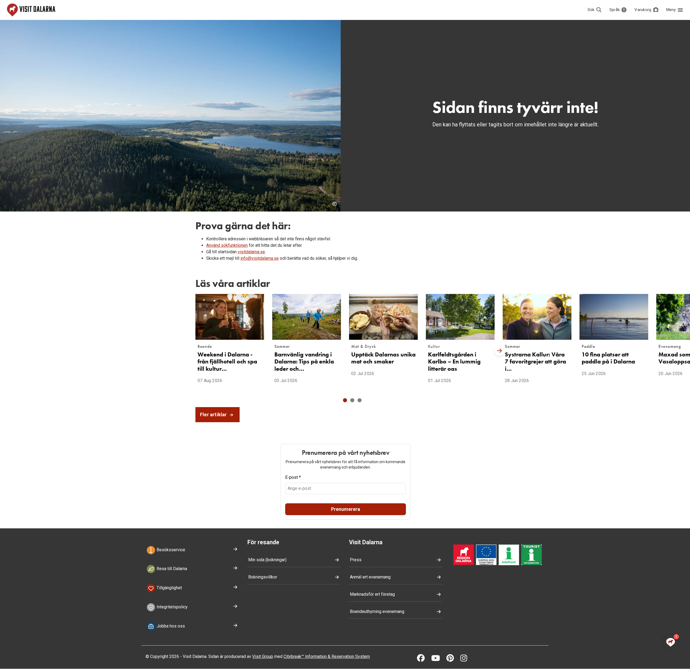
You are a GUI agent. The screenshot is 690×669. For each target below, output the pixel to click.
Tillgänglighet (169, 587)
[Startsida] (31, 10)
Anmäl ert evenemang (370, 577)
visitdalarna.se (251, 251)
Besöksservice (170, 549)
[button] (345, 400)
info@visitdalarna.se (259, 258)
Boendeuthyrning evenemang (377, 611)
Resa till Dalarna (171, 568)
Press (355, 559)
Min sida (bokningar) (267, 559)
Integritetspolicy (172, 606)
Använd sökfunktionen (227, 245)
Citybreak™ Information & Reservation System (327, 656)
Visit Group (262, 656)
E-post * (293, 477)
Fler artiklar (214, 414)
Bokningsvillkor (262, 577)
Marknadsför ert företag (372, 594)
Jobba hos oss (170, 626)
